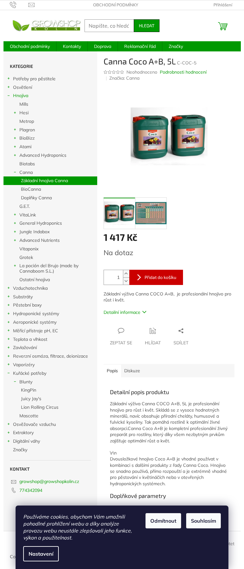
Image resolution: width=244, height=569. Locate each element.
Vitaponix (28, 249)
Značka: (124, 78)
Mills (23, 104)
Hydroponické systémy (36, 313)
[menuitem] (29, 46)
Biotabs (27, 164)
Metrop (26, 121)
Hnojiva (20, 95)
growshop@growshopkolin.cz (49, 481)
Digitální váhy (26, 441)
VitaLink (27, 215)
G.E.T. (24, 206)
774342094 (30, 490)
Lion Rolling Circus (39, 407)
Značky (20, 450)
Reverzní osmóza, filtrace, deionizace (50, 356)
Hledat (146, 25)
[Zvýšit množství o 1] (126, 273)
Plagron (27, 130)
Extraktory (23, 432)
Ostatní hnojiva (34, 279)
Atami (25, 146)
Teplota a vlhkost (30, 339)
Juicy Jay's (31, 398)
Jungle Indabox (34, 232)
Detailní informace (122, 312)
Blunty (25, 382)
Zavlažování (25, 347)
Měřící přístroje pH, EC (35, 331)
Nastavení (41, 554)
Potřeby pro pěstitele (34, 79)
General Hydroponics (40, 223)
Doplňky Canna (36, 198)
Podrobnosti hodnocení (183, 72)
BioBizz (27, 138)
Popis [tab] (112, 371)
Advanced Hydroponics (42, 155)
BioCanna (31, 189)
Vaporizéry (24, 364)
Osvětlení (22, 87)
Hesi (24, 113)
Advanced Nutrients (39, 240)
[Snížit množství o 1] (126, 281)
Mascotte (28, 416)
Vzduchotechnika (30, 288)
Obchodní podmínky (115, 4)
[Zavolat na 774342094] (19, 4)
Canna (26, 172)
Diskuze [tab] (132, 371)
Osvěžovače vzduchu (34, 424)
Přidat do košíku (160, 277)
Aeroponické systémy (35, 322)
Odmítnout (163, 521)
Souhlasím (203, 521)
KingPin (28, 390)
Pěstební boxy (27, 305)
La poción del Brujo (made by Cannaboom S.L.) (48, 268)
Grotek (26, 257)
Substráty (23, 297)
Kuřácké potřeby (29, 373)
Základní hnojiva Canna (44, 180)
